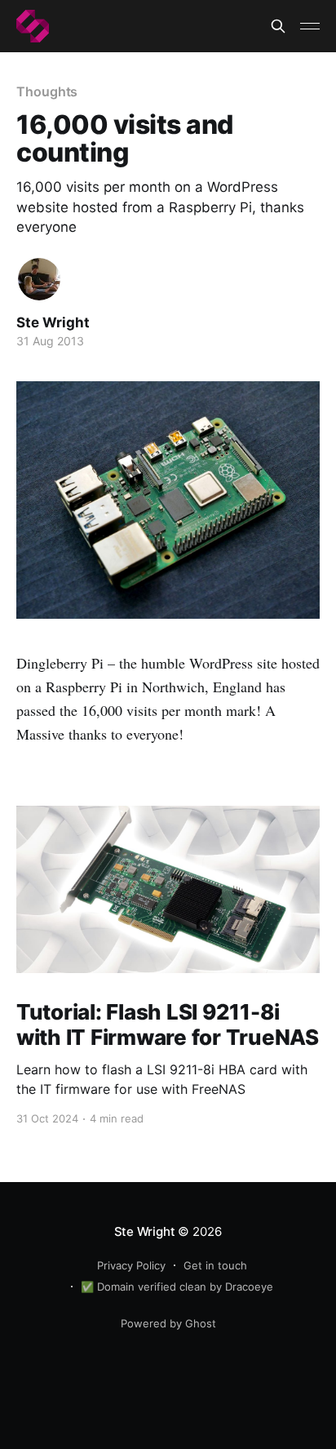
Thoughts (46, 91)
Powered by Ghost (168, 1323)
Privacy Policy (131, 1265)
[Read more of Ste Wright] (39, 279)
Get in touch (215, 1265)
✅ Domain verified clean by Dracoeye (177, 1286)
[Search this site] (278, 26)
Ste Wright (53, 322)
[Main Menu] (310, 26)
